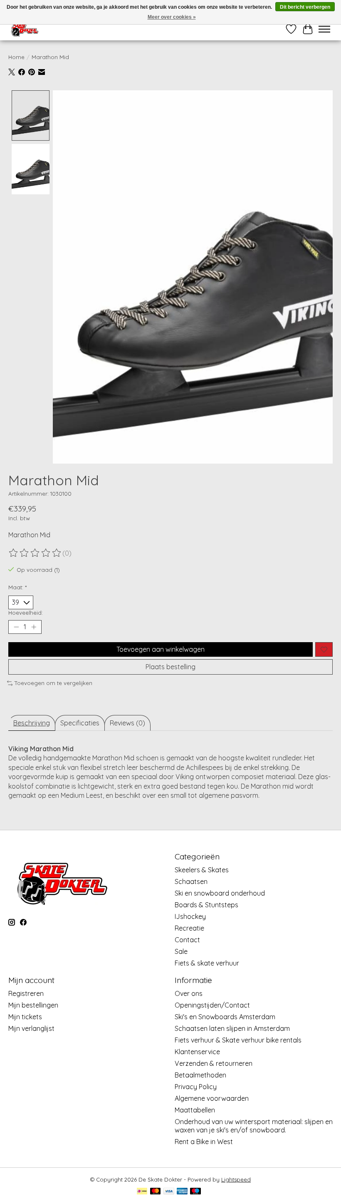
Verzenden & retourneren (213, 1063)
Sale (181, 951)
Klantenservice (197, 1052)
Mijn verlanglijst (31, 1028)
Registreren (26, 993)
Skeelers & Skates (202, 870)
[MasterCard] (155, 1192)
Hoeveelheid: (25, 612)
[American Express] (182, 1192)
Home (16, 57)
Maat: (17, 587)
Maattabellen (195, 1110)
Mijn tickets (25, 1017)
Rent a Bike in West (204, 1141)
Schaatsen (191, 881)
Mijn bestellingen (33, 1005)
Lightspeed (236, 1179)
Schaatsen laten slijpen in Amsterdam (232, 1028)
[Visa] (168, 1192)
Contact (187, 940)
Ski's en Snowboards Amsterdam (225, 1017)
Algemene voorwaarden (212, 1098)
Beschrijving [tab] (31, 723)
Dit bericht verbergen (305, 7)
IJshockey (190, 916)
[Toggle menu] (324, 29)
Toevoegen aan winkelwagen (160, 649)
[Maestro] (195, 1192)
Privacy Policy (196, 1086)
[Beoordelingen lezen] (35, 553)
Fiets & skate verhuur (207, 963)
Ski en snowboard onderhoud (220, 893)
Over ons (189, 993)
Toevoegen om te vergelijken (53, 683)
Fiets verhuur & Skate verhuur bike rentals (238, 1040)
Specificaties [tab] (79, 723)
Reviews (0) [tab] (127, 723)
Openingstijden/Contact (212, 1005)
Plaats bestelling (170, 667)
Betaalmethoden (200, 1075)
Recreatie (189, 928)
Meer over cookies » (172, 17)
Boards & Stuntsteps (206, 905)
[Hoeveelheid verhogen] (33, 627)
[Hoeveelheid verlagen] (16, 627)
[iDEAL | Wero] (142, 1192)
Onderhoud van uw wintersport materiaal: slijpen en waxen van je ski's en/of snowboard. (254, 1125)
